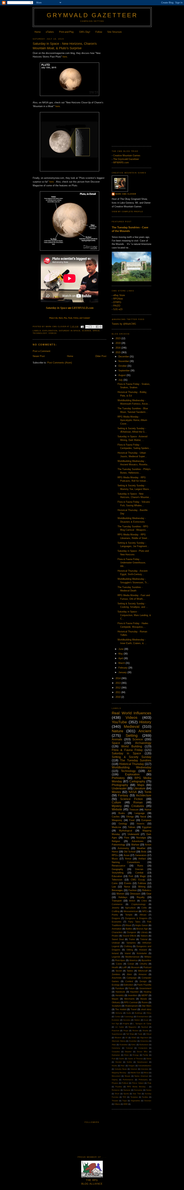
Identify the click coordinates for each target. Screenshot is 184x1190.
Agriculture (130, 908)
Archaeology (143, 742)
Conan (131, 964)
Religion (116, 841)
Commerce (117, 904)
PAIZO (116, 305)
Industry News (121, 1069)
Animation (117, 929)
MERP (144, 995)
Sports (126, 1094)
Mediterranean (132, 957)
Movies (116, 792)
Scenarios (138, 1090)
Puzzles (118, 1087)
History (145, 722)
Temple (128, 915)
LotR (124, 967)
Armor (128, 858)
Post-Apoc (120, 960)
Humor (147, 809)
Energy (136, 1055)
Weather (141, 848)
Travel (134, 1009)
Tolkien (131, 827)
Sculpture (116, 1006)
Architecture (143, 795)
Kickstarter (142, 953)
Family (145, 1055)
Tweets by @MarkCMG (124, 323)
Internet (134, 1069)
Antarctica (144, 1041)
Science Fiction (131, 799)
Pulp (149, 1083)
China (148, 1013)
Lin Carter (119, 1027)
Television (117, 879)
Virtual (148, 1034)
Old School (129, 851)
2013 (118, 683)
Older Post (100, 356)
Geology (123, 823)
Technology (40, 333)
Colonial (129, 1048)
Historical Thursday (131, 763)
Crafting (115, 911)
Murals (143, 999)
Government (145, 988)
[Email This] (87, 327)
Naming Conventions (126, 862)
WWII (125, 1104)
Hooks (114, 1066)
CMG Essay (138, 879)
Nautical (144, 1027)
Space (96, 331)
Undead (116, 943)
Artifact (142, 858)
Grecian (139, 869)
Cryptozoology (138, 904)
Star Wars (146, 1006)
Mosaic (127, 1076)
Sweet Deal (118, 939)
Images (131, 1066)
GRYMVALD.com (82, 307)
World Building (131, 746)
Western (118, 1038)
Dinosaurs (135, 893)
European (146, 820)
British (132, 901)
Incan (146, 1020)
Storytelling (117, 872)
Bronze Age (142, 929)
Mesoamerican (131, 911)
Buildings (138, 1013)
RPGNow (118, 298)
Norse (127, 886)
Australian (123, 1045)
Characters (117, 932)
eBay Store (119, 295)
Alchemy (118, 1013)
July (120, 380)
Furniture (119, 988)
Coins (115, 883)
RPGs (115, 855)
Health (115, 967)
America (133, 960)
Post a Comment (41, 351)
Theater (115, 1101)
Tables (130, 971)
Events (128, 883)
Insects (140, 823)
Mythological (125, 830)
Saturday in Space (56, 307)
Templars (134, 1097)
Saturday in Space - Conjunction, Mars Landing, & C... (134, 615)
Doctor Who (142, 1052)
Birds (143, 851)
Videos (53, 333)
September (124, 370)
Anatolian (133, 1041)
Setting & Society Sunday (131, 756)
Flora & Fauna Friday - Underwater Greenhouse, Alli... (132, 563)
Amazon (143, 974)
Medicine (116, 827)
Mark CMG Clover (125, 194)
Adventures (138, 841)
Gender (118, 1062)
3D (126, 1038)
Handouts (120, 992)
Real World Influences (131, 713)
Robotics (146, 890)
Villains (117, 1104)
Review (135, 1031)
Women (120, 893)
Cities (144, 901)
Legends (116, 957)
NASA (133, 792)
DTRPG (117, 302)
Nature (117, 731)
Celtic (144, 908)
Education (117, 876)
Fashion (132, 890)
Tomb (147, 792)
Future (131, 988)
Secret (119, 971)
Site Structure (114, 32)
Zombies (116, 974)
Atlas (114, 1045)
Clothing (128, 946)
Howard (143, 950)
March (122, 663)
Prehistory (118, 778)
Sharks (145, 1031)
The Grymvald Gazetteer (126, 159)
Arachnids (117, 978)
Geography (117, 869)
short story (146, 1009)
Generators (141, 855)
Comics (118, 1017)
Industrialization (144, 1066)
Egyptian (146, 827)
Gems (148, 1059)
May (121, 653)
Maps (140, 785)
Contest (129, 981)
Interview (144, 1069)
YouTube (119, 722)
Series (148, 1090)
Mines (146, 1073)
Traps (124, 1101)
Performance (128, 1080)
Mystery (117, 806)
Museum (135, 967)
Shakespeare (131, 1006)
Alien (129, 974)
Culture (116, 802)
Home (37, 32)
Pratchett (115, 1031)
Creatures (137, 806)
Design (143, 981)
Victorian (147, 1101)
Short (117, 1094)
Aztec (133, 1045)
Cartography (137, 781)
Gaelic (121, 1059)
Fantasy (123, 795)
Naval (143, 816)
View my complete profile (127, 212)
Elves (126, 1055)
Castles (116, 816)
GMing (129, 950)
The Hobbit (120, 1009)
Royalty (141, 897)
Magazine (132, 1027)
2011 (118, 692)
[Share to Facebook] (97, 327)
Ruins (140, 865)
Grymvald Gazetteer (92, 15)
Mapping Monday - (119, 1073)
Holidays (122, 897)
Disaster (128, 1052)
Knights (126, 1024)
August (122, 375)
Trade (140, 1034)
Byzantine (146, 960)
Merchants (129, 999)
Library (144, 932)
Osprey (115, 1080)
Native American (141, 1076)
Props (125, 1031)
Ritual (128, 925)
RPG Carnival (131, 1002)
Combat (139, 872)
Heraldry (119, 995)
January (122, 672)
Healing (147, 992)
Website (117, 809)
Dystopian (116, 1055)
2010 (118, 697)
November (124, 361)
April (121, 658)
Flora (126, 837)
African (143, 915)
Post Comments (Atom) (59, 362)
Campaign (131, 978)
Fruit (113, 1059)
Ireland (115, 953)
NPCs (145, 911)
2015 (118, 352)
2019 (118, 343)
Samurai (126, 1090)
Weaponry (117, 820)
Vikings (130, 816)
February (123, 667)
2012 (118, 687)
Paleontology (118, 844)
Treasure (134, 809)
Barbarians (143, 1045)
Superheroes (117, 1034)
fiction (148, 844)
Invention (132, 995)
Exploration (49, 331)
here (65, 56)
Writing (141, 886)
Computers (142, 1048)
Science (86, 331)
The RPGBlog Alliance (92, 1182)
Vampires (131, 943)
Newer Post (39, 356)
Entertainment (142, 1017)
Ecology (116, 985)
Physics (115, 1083)
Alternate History (119, 1041)
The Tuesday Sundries (135, 760)
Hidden (137, 1020)
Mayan (115, 999)
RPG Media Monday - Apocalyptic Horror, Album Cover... (132, 420)
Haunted (134, 992)
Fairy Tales (134, 922)
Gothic (129, 1062)
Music (115, 858)
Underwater (119, 788)
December (124, 356)
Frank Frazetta (144, 985)
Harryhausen (142, 1062)
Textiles (145, 1097)
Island (128, 953)
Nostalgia (141, 837)
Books (121, 813)
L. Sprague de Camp (142, 1024)
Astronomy (123, 848)
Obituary (116, 1002)
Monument (116, 1076)
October (122, 366)
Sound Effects (129, 936)
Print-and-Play (66, 32)
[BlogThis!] (90, 327)
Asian (127, 855)
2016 (118, 347)
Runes (145, 1002)
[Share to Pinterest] (100, 327)
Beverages (117, 890)
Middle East (135, 1073)
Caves (119, 964)
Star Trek (137, 1094)
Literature (139, 788)
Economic (116, 922)
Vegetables (135, 1101)
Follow (98, 32)
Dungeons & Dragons (136, 918)
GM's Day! (84, 32)
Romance (116, 1090)
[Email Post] (82, 327)
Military (147, 957)
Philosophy (143, 1080)
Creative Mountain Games (126, 155)
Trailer (132, 939)
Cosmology (128, 1017)
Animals (117, 739)
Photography (120, 785)
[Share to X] (94, 327)
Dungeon (131, 932)
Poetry (115, 915)
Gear (148, 893)
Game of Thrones (135, 1059)
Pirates (115, 936)
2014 (118, 678)
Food (131, 820)
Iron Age (115, 1024)
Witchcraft (143, 971)
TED (124, 1097)
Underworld (133, 834)
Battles (129, 929)
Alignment (144, 1038)
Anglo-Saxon (141, 925)
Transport (117, 900)
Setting (132, 735)
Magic (143, 876)
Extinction (128, 985)
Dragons (116, 918)
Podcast (147, 967)
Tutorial (144, 939)
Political (125, 1083)
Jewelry (115, 908)
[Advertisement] (131, 89)
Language (140, 813)
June (121, 649)
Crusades (116, 1052)
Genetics (126, 1020)
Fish (131, 876)
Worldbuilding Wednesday (131, 767)
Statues (144, 936)
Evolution (115, 1020)
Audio (128, 1013)
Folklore (142, 883)
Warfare (135, 844)
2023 (118, 338)
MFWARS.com (121, 162)
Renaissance (118, 865)
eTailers (50, 32)
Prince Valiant (138, 1083)
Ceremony (116, 1048)
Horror (115, 851)
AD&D (133, 1038)
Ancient (144, 731)
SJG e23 (117, 309)
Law (114, 886)
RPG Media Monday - (137, 1087)
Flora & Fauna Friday (127, 749)
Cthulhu (143, 964)
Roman (138, 802)
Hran (123, 1066)
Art (149, 770)
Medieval (131, 726)
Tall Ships (130, 1034)
